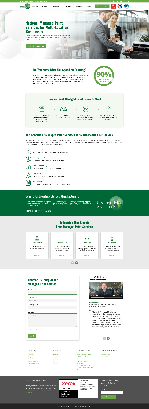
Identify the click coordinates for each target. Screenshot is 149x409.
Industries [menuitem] (67, 6)
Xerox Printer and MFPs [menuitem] (84, 355)
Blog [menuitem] (54, 361)
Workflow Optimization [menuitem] (83, 365)
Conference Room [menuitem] (33, 363)
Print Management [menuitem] (82, 361)
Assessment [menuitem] (80, 363)
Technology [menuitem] (56, 6)
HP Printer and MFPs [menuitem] (83, 357)
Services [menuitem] (35, 6)
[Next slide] (76, 262)
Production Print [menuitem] (82, 370)
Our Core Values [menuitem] (57, 359)
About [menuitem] (89, 6)
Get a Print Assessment (35, 46)
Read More (37, 255)
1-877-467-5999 (24, 1)
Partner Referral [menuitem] (106, 357)
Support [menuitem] (30, 357)
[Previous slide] (72, 262)
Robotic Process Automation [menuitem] (85, 368)
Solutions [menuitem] (45, 6)
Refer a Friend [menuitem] (105, 355)
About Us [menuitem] (55, 355)
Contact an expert (102, 6)
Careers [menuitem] (55, 357)
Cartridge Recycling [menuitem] (33, 361)
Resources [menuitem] (79, 6)
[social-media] (27, 392)
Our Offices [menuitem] (56, 363)
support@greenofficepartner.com (39, 1)
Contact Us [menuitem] (31, 355)
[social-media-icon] (113, 1)
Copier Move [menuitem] (32, 359)
